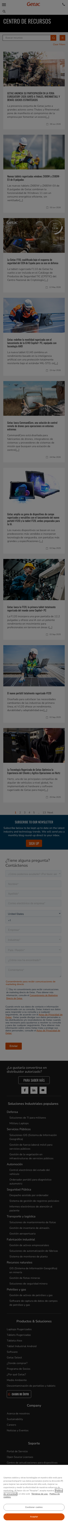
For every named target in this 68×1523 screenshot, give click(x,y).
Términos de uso (39, 1493)
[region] (34, 1494)
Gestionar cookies (34, 1507)
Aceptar (34, 1516)
